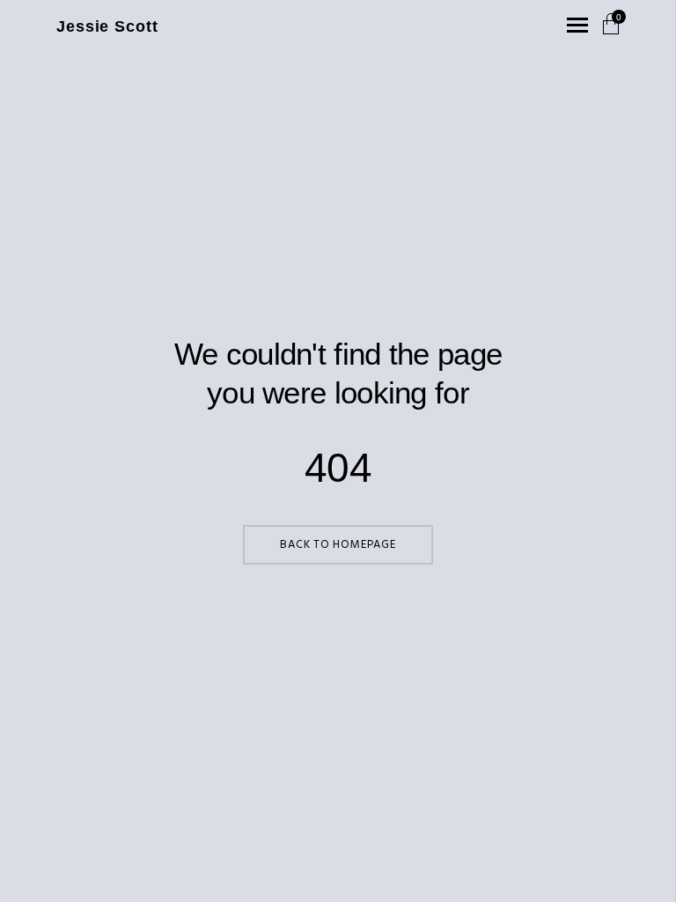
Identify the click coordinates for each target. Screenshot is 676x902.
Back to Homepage (337, 545)
